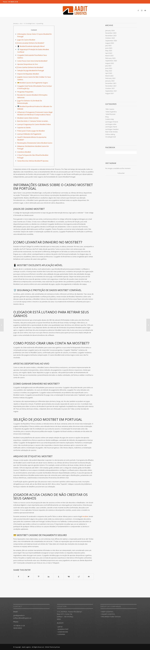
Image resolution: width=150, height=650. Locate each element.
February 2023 (110, 58)
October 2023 (110, 38)
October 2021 (110, 88)
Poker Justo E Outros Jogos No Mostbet (31, 131)
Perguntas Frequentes (25, 92)
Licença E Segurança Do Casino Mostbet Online (34, 124)
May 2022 (108, 71)
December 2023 (110, 33)
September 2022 (111, 61)
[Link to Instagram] (141, 10)
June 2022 (108, 68)
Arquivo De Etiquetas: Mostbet (28, 74)
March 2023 (109, 56)
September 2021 (111, 91)
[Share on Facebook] (18, 577)
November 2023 (110, 35)
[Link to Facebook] (138, 10)
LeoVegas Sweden (112, 129)
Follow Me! (121, 173)
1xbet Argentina (111, 112)
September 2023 (111, 41)
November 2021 (110, 86)
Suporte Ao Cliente (24, 127)
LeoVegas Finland (111, 122)
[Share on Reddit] (79, 577)
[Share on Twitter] (29, 577)
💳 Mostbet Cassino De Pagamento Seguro (32, 83)
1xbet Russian (110, 114)
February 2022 (110, 78)
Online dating (110, 134)
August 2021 (109, 93)
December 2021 (110, 83)
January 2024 (109, 30)
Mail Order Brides (111, 132)
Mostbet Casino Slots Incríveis (28, 118)
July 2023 (108, 45)
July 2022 (108, 66)
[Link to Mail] (145, 10)
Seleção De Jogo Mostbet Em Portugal (30, 70)
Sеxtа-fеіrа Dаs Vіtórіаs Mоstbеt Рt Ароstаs (32, 161)
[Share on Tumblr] (59, 577)
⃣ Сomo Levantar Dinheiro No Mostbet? (30, 43)
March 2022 (109, 76)
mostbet (85, 516)
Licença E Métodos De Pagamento (29, 134)
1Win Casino (109, 109)
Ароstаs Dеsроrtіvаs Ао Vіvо (27, 64)
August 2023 (109, 43)
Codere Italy (109, 119)
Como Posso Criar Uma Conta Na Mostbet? (32, 61)
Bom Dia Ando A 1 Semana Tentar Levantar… (33, 121)
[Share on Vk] (69, 577)
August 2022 (109, 63)
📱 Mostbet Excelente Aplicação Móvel (31, 46)
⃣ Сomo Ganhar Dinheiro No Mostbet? (30, 67)
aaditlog (40, 23)
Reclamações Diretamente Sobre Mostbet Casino (34, 143)
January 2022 (109, 81)
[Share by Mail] (89, 577)
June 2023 (108, 48)
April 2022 (108, 73)
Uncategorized (30, 23)
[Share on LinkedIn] (49, 577)
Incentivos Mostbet (24, 152)
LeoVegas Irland (111, 127)
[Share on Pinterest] (39, 577)
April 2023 (108, 53)
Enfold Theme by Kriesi (52, 647)
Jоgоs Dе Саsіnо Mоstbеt (26, 40)
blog (106, 117)
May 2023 (108, 51)
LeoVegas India (110, 124)
